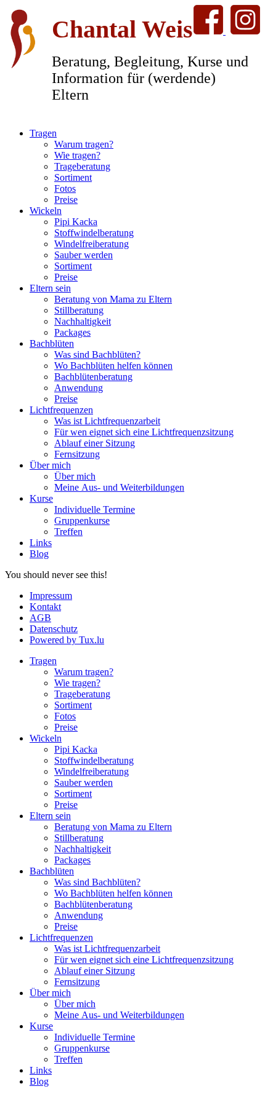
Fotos (65, 188)
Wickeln (46, 210)
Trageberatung (82, 166)
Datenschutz (54, 629)
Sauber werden (83, 255)
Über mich (50, 465)
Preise (66, 199)
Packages (72, 332)
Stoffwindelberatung (94, 233)
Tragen (43, 133)
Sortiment (73, 177)
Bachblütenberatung (93, 376)
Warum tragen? (83, 144)
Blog (39, 553)
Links (41, 542)
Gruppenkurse (82, 520)
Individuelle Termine (94, 509)
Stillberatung (79, 310)
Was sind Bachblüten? (97, 354)
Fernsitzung (77, 454)
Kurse (41, 498)
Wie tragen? (77, 155)
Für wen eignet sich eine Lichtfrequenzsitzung (144, 432)
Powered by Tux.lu (67, 640)
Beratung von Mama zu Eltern (113, 299)
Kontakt (45, 606)
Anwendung (78, 387)
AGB (40, 617)
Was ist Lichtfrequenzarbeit (107, 421)
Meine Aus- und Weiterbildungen (119, 487)
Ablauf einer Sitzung (94, 443)
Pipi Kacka (75, 221)
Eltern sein (50, 288)
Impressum (51, 595)
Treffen (68, 531)
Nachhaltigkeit (82, 321)
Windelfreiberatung (91, 244)
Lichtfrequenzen (61, 410)
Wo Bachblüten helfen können (113, 365)
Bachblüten (52, 343)
